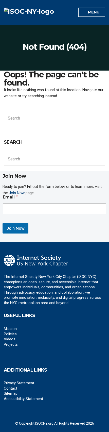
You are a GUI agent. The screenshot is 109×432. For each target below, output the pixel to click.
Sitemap (10, 393)
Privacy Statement (19, 383)
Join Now (15, 228)
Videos (9, 339)
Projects (11, 344)
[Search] (100, 118)
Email (10, 197)
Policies (10, 334)
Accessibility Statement (23, 398)
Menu (93, 12)
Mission (10, 328)
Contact (10, 388)
